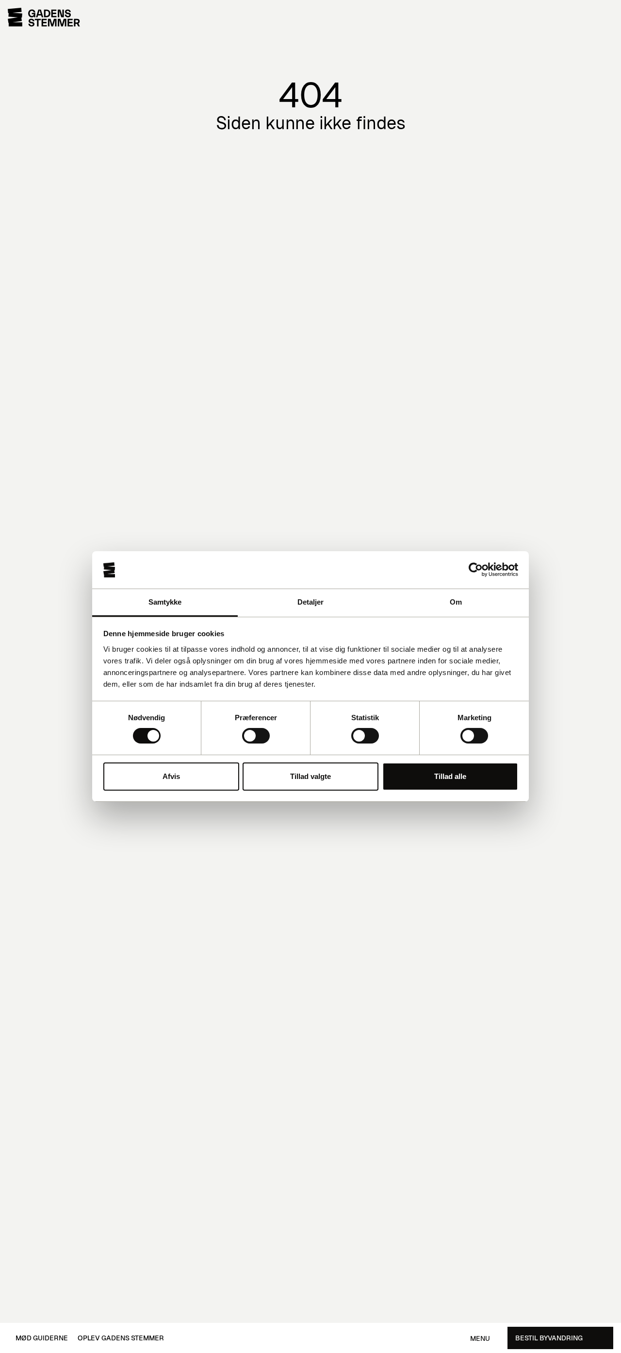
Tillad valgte (310, 776)
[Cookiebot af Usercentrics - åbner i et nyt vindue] (475, 569)
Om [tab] (456, 602)
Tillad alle (450, 776)
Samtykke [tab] (165, 602)
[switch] (256, 736)
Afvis (171, 776)
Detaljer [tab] (310, 602)
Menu (480, 1339)
